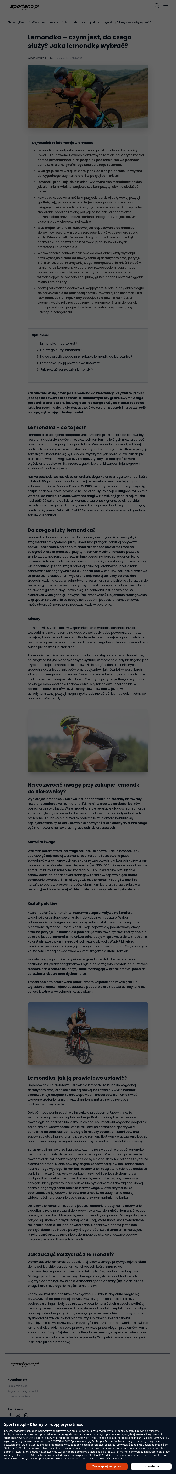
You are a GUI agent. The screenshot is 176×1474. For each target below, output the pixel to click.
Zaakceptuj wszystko (106, 1466)
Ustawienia (151, 1466)
